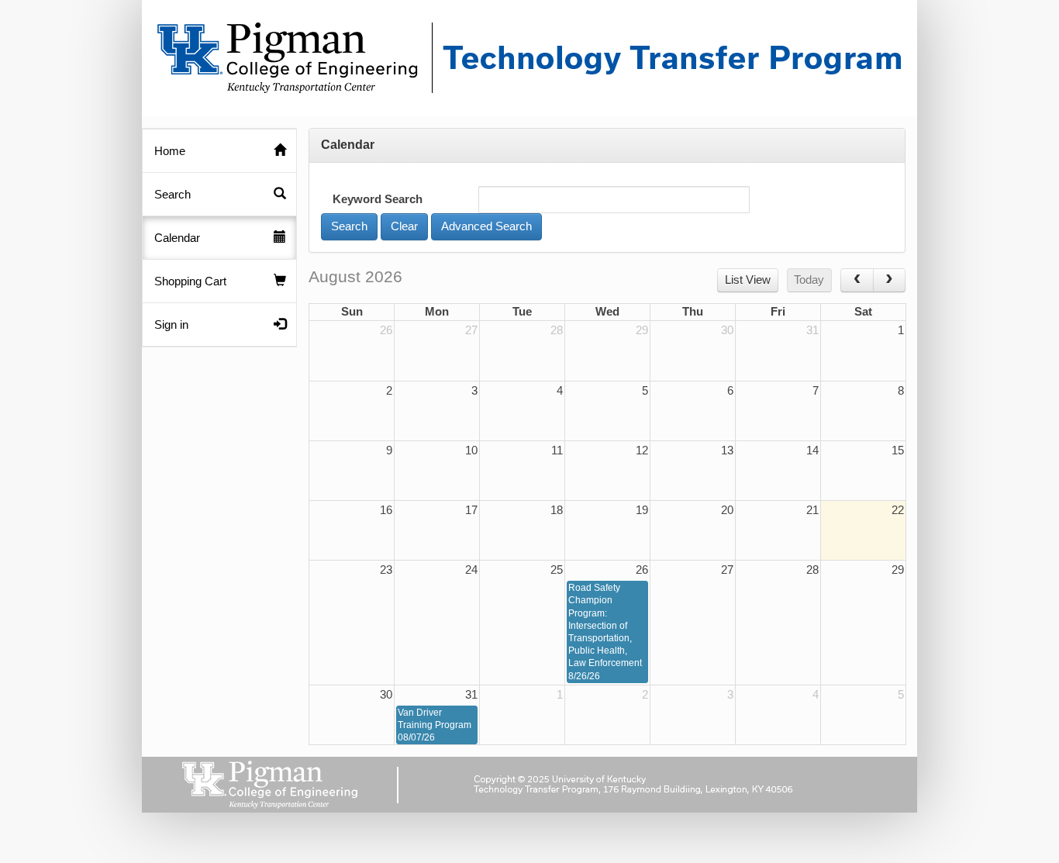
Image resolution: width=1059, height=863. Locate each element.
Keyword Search (378, 199)
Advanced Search (486, 226)
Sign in (171, 325)
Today (809, 280)
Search (172, 194)
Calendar (177, 238)
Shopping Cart (190, 281)
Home (169, 151)
